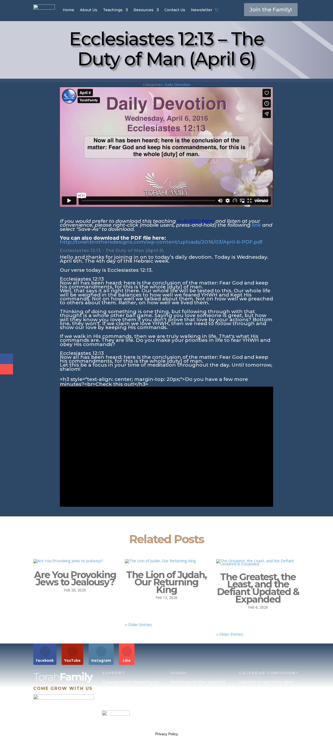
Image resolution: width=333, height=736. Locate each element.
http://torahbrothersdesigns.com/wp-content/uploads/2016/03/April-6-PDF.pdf (161, 242)
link (256, 225)
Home (68, 10)
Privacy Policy (166, 734)
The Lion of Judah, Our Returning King (166, 582)
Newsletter (201, 10)
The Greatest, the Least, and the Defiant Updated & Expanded (258, 588)
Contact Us (174, 10)
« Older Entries (138, 624)
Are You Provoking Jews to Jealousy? (75, 578)
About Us (88, 10)
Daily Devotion (177, 84)
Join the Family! (271, 10)
